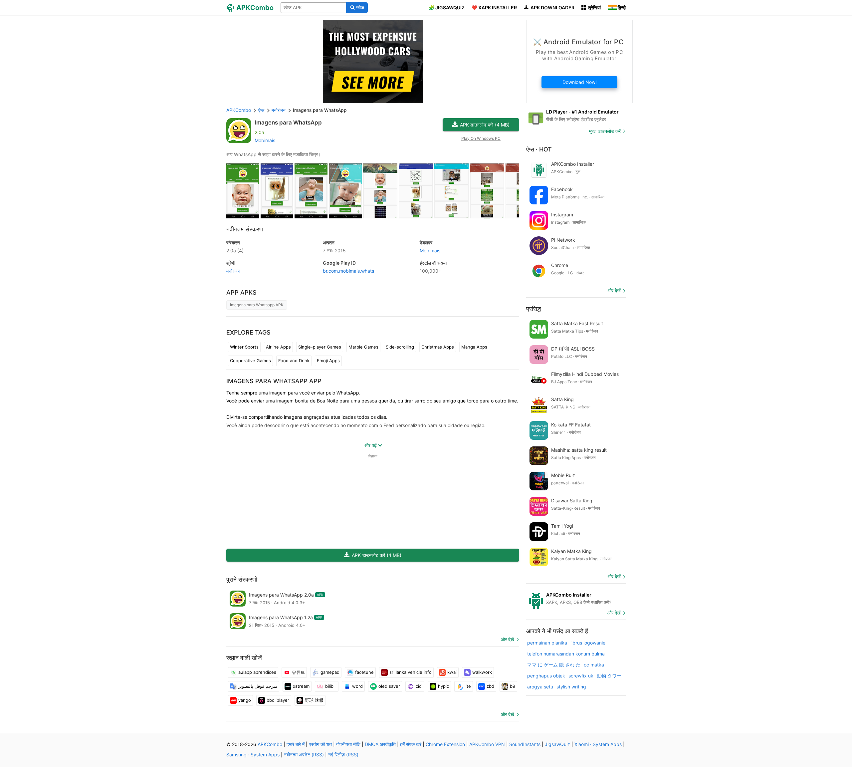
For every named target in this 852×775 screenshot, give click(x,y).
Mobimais (265, 140)
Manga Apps (474, 347)
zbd (490, 686)
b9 (512, 686)
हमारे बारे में (296, 744)
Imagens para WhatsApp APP (273, 381)
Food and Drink (294, 360)
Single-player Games (319, 347)
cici (419, 686)
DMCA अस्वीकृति (380, 744)
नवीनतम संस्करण (244, 229)
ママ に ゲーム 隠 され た (553, 664)
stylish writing (571, 686)
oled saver (389, 686)
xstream (301, 686)
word (357, 686)
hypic (443, 686)
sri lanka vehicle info (410, 672)
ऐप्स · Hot (539, 149)
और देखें (507, 639)
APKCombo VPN (487, 744)
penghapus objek (546, 675)
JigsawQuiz (557, 744)
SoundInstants (524, 744)
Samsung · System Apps (253, 754)
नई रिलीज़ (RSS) (343, 754)
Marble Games (363, 347)
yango (244, 700)
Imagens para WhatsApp (288, 122)
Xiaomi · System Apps (598, 744)
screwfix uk (580, 675)
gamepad (329, 672)
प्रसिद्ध (533, 308)
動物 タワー (609, 675)
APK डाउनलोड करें (485, 125)
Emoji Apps (328, 360)
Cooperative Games (250, 360)
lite (468, 686)
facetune (364, 672)
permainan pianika (547, 643)
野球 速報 (314, 700)
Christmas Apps (437, 347)
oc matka (594, 664)
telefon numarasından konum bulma (566, 653)
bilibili (330, 686)
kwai (452, 672)
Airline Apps (278, 347)
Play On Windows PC (481, 138)
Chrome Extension (445, 744)
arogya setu (540, 686)
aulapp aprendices (257, 672)
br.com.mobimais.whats (348, 271)
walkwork (482, 672)
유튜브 (298, 672)
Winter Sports (244, 347)
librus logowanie (587, 643)
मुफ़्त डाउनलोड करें (605, 131)
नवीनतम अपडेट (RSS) (304, 754)
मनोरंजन (233, 271)
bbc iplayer (278, 700)
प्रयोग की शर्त (320, 744)
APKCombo (238, 110)
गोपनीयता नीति (348, 744)
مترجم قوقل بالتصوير (257, 686)
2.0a (235, 250)
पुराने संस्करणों (241, 579)
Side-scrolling (400, 347)
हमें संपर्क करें (410, 744)
